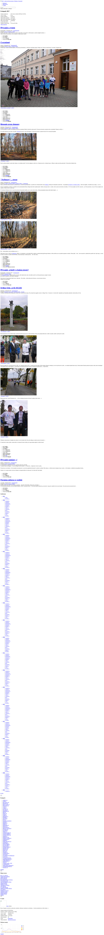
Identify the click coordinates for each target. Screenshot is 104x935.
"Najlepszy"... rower (8, 179)
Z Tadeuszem (25, 183)
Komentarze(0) (16, 30)
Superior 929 (4, 876)
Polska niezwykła (7, 841)
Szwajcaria (5, 854)
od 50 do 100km (7, 834)
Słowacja (5, 851)
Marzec (7, 513)
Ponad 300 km (6, 843)
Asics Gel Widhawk (5, 882)
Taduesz (7, 265)
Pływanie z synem (7, 28)
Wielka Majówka (7, 859)
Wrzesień (7, 505)
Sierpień (7, 506)
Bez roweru (6, 802)
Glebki (5, 815)
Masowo (5, 826)
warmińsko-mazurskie (7, 858)
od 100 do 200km (7, 832)
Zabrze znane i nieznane (8, 865)
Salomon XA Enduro (6, 888)
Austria (4, 801)
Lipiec (7, 507)
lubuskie (5, 823)
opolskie (5, 836)
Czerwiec (7, 509)
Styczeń (7, 498)
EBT (4, 812)
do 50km (6, 183)
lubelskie (5, 821)
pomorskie (5, 842)
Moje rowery (5, 4)
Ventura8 (3, 883)
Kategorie (5, 3)
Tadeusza (47, 184)
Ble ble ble (6, 805)
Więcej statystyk (4, 24)
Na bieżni (5, 829)
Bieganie (6, 46)
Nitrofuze (7, 120)
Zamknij (2, 869)
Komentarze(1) (14, 182)
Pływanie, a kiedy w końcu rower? (14, 270)
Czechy (4, 806)
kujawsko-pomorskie (7, 820)
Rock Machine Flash (6, 879)
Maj (6, 510)
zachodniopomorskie (7, 866)
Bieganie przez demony (10, 124)
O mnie (4, 5)
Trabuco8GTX (4, 885)
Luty (6, 497)
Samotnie (10, 31)
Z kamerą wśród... (14, 46)
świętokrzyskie (6, 853)
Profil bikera (10, 918)
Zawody (22, 291)
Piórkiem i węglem (7, 838)
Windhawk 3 (4, 890)
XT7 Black (4, 887)
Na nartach (5, 830)
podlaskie (5, 840)
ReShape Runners (6, 846)
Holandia (5, 817)
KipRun (3, 893)
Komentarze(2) (15, 290)
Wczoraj (18, 131)
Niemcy (5, 831)
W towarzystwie (7, 857)
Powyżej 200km (6, 844)
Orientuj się (6, 837)
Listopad (7, 502)
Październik (7, 503)
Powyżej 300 (6, 845)
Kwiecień (7, 511)
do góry (1, 793)
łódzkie (5, 824)
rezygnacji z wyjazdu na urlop (74, 184)
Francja (4, 814)
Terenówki (3, 891)
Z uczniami (5, 42)
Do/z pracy (5, 810)
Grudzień (7, 501)
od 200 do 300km (6, 833)
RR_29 (3, 878)
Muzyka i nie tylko (7, 828)
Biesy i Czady (6, 804)
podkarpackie (6, 839)
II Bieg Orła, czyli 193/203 (11, 288)
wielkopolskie (6, 861)
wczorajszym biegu (5, 275)
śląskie (13, 31)
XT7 (2, 889)
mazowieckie (10, 291)
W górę (5, 856)
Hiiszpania (5, 816)
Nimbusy (3, 884)
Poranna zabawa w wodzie (11, 480)
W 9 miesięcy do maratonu (8, 855)
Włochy (5, 862)
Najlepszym (14, 253)
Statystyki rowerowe (12, 919)
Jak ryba (6, 31)
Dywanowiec (4, 880)
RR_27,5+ (4, 875)
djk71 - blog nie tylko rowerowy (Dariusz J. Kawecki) (12, 1)
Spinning (5, 852)
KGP (4, 819)
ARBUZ (5, 800)
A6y (6, 455)
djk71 (7, 906)
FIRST (5, 813)
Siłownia (5, 849)
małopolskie (6, 825)
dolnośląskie (6, 811)
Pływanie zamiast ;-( (8, 460)
